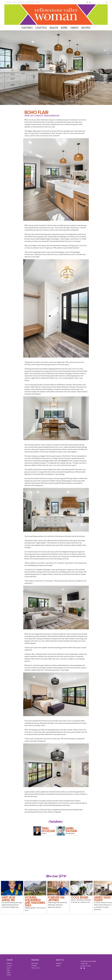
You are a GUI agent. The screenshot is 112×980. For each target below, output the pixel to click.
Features (27, 27)
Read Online (34, 963)
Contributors (29, 2)
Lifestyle (41, 27)
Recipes (86, 27)
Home (64, 27)
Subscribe (8, 2)
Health (54, 27)
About (15, 2)
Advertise (21, 2)
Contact (37, 2)
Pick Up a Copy (35, 968)
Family (74, 27)
